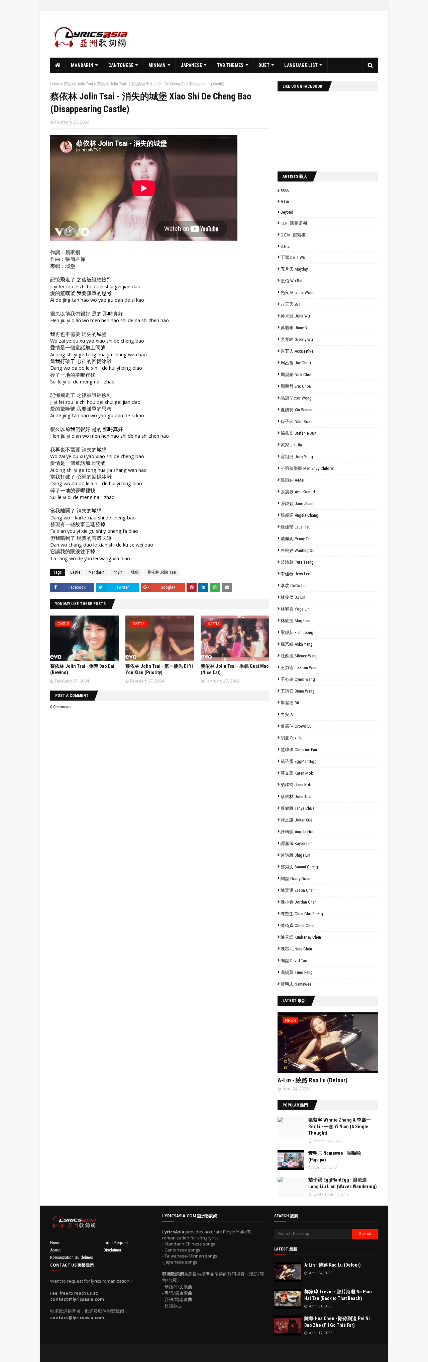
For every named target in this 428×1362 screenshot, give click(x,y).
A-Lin (285, 201)
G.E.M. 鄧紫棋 (293, 234)
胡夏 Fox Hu (292, 737)
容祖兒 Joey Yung (297, 456)
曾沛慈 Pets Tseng (297, 562)
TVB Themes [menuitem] (230, 65)
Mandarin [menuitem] (82, 65)
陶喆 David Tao (294, 960)
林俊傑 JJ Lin (293, 597)
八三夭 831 (291, 304)
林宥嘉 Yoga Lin (295, 609)
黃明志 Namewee (296, 984)
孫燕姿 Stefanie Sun (298, 433)
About (55, 1249)
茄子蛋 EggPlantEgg (299, 761)
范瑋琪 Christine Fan (299, 749)
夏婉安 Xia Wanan (296, 409)
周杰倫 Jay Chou (296, 362)
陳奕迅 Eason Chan (298, 890)
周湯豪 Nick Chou (297, 374)
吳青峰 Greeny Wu (297, 339)
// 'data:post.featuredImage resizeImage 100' (291, 1127)
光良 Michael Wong (298, 292)
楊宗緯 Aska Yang (297, 644)
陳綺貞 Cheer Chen (297, 925)
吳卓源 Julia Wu (295, 315)
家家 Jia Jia (291, 444)
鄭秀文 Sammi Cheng (299, 866)
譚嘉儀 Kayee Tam (297, 843)
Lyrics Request (116, 1242)
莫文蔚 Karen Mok (297, 773)
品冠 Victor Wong (296, 398)
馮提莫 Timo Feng (297, 972)
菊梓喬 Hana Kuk (296, 784)
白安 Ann (289, 714)
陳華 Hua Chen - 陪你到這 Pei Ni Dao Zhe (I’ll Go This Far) (337, 1322)
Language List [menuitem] (301, 65)
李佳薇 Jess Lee (295, 573)
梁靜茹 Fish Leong (297, 632)
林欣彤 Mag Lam (295, 620)
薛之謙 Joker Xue (296, 819)
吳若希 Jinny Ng (295, 327)
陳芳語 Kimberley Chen (301, 937)
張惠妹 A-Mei (292, 480)
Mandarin (96, 572)
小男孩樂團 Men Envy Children (308, 468)
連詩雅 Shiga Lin (295, 855)
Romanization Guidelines (71, 1257)
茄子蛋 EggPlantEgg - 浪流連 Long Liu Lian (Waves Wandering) (342, 1183)
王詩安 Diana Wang (298, 691)
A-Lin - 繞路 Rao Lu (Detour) (312, 1080)
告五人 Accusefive (297, 351)
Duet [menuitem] (264, 65)
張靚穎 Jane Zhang (298, 503)
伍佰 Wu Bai (291, 280)
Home (55, 84)
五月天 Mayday (294, 269)
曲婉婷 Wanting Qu (298, 550)
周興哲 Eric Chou (296, 386)
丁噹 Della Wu (293, 257)
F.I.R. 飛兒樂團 (294, 223)
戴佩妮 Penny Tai (296, 538)
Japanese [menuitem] (191, 65)
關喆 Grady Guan (295, 878)
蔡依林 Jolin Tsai (78, 84)
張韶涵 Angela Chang (299, 515)
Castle (75, 572)
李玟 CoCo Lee (294, 585)
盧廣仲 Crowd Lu (296, 726)
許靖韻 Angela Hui (297, 831)
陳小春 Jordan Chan (299, 902)
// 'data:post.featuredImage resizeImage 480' (320, 1045)
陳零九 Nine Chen (296, 948)
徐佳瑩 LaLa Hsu (296, 526)
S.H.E (285, 246)
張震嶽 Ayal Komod (298, 491)
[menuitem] (58, 65)
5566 (285, 190)
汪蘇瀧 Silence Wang (299, 655)
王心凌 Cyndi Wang (298, 679)
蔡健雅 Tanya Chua (297, 808)
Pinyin (117, 572)
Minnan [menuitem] (157, 65)
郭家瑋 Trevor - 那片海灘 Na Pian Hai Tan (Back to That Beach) (338, 1295)
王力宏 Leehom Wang (300, 667)
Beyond (287, 212)
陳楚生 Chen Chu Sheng (302, 913)
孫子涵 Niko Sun (295, 421)
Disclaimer (112, 1249)
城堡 (135, 572)
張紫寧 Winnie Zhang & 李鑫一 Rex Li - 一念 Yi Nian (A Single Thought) (339, 1126)
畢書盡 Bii (290, 702)
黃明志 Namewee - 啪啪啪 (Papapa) (334, 1156)
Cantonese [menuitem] (121, 65)
